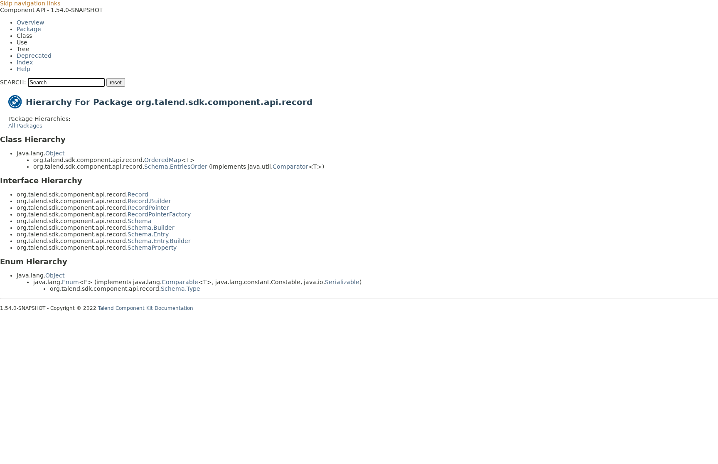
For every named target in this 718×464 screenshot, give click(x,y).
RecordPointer (148, 207)
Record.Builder (149, 201)
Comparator (290, 166)
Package (29, 29)
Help (23, 69)
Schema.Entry (148, 234)
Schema (140, 221)
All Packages (25, 126)
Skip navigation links (30, 3)
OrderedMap (162, 160)
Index (25, 62)
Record (138, 194)
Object (54, 153)
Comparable (180, 282)
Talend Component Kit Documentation (145, 308)
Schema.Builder (151, 227)
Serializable (342, 282)
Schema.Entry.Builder (159, 241)
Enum (70, 282)
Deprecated (34, 55)
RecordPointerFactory (159, 214)
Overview (30, 22)
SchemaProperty (152, 247)
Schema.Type (180, 288)
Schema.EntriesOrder (175, 166)
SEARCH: (13, 82)
